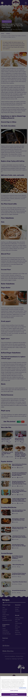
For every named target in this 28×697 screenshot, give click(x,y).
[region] (14, 686)
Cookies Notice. (22, 687)
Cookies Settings (14, 690)
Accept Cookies (14, 694)
